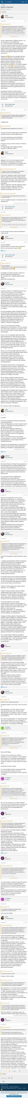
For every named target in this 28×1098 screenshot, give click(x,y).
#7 (26, 288)
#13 (26, 696)
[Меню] (2, 2)
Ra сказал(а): (4, 541)
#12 (26, 650)
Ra (5, 489)
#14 (26, 732)
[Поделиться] (25, 21)
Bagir (3, 9)
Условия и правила (13, 1086)
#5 (26, 242)
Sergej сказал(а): (5, 24)
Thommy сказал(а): (6, 865)
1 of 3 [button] (9, 1071)
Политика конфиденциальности (8, 1088)
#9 (26, 461)
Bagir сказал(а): (5, 112)
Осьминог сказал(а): (6, 821)
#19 (26, 922)
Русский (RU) (5, 1084)
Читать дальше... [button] (14, 36)
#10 (26, 495)
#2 (26, 109)
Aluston (7, 282)
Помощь (19, 1088)
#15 (26, 783)
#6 (26, 260)
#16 (26, 818)
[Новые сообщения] (26, 1)
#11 (26, 538)
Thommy (7, 727)
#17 (26, 862)
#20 (26, 1024)
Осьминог (8, 777)
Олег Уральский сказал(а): (8, 169)
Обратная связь (4, 1086)
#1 (26, 21)
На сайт (24, 1088)
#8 (26, 415)
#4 (26, 212)
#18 (26, 904)
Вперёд (14, 1071)
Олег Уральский (10, 104)
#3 (26, 157)
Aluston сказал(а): (6, 653)
